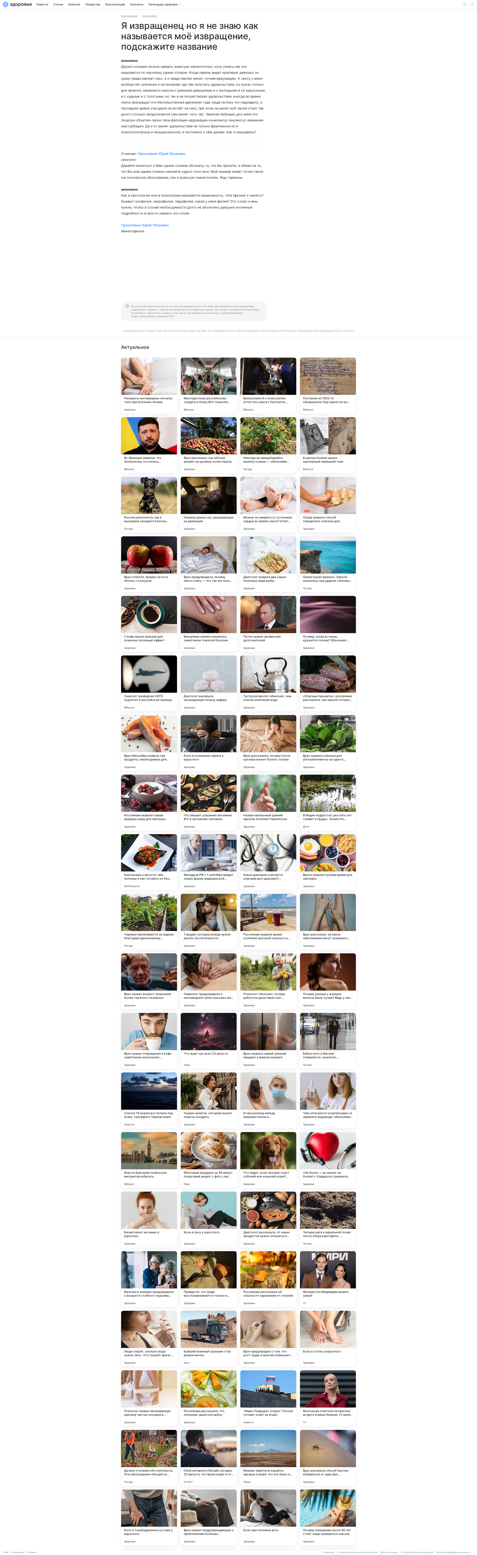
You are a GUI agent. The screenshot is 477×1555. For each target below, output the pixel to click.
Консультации (129, 15)
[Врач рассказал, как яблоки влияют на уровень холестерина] (209, 445)
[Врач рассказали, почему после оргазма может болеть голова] (268, 743)
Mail (6, 1552)
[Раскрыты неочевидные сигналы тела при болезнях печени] (149, 385)
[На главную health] (20, 4)
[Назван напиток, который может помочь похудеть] (209, 1100)
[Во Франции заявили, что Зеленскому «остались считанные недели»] (149, 445)
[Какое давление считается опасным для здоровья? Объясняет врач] (268, 862)
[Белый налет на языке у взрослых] (149, 1219)
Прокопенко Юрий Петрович (161, 154)
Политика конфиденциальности (453, 1552)
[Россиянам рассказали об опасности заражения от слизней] (268, 1279)
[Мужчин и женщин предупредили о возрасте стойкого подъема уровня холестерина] (149, 1279)
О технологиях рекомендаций (417, 1552)
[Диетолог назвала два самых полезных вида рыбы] (268, 564)
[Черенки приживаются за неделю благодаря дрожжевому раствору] (149, 922)
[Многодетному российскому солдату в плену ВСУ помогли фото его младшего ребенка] (209, 385)
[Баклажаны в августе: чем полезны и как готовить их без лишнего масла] (149, 862)
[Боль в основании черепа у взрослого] (209, 743)
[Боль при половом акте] (268, 1517)
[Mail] (5, 4)
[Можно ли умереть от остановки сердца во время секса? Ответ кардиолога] (268, 505)
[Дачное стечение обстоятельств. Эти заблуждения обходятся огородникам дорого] (149, 1458)
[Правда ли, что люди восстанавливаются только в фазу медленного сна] (209, 1279)
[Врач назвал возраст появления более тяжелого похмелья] (149, 981)
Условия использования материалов (357, 1552)
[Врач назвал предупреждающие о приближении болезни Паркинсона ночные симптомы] (209, 1517)
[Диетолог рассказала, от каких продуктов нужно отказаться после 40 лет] (268, 1219)
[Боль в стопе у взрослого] (328, 1339)
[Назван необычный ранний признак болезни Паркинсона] (268, 802)
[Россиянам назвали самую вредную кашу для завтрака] (149, 802)
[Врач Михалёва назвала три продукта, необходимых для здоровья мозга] (149, 743)
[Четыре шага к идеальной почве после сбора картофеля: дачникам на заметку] (328, 1219)
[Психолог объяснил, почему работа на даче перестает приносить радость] (268, 981)
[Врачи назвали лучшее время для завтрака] (328, 862)
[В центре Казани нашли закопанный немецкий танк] (328, 445)
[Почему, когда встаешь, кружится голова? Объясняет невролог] (328, 624)
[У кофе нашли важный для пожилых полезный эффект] (149, 624)
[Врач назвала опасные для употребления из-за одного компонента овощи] (328, 743)
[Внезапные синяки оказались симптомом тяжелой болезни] (209, 624)
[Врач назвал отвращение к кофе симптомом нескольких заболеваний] (149, 1041)
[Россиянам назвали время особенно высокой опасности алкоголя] (268, 922)
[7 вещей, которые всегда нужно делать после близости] (209, 922)
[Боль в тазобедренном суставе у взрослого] (149, 1517)
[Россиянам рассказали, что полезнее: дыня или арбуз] (209, 1398)
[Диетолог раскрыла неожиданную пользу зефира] (209, 683)
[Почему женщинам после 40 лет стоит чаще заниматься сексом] (328, 1517)
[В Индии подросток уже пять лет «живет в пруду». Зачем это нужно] (328, 802)
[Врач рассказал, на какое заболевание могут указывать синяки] (328, 922)
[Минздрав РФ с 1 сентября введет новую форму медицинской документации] (209, 862)
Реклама (32, 1552)
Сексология (150, 15)
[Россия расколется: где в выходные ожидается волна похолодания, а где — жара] (149, 505)
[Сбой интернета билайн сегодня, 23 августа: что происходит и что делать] (209, 1458)
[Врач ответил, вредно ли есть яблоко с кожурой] (149, 564)
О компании (17, 1552)
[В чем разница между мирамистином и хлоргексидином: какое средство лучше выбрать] (268, 1100)
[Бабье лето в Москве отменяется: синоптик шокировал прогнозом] (328, 1041)
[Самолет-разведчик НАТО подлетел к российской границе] (149, 683)
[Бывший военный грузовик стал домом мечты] (209, 1339)
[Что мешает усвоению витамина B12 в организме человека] (209, 802)
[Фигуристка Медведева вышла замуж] (328, 1279)
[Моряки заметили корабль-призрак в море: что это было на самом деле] (268, 1458)
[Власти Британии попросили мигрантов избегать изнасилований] (149, 1160)
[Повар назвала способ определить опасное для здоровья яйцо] (328, 505)
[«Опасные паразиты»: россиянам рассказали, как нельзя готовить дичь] (328, 683)
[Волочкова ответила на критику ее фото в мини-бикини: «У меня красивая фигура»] (328, 1398)
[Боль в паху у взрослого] (209, 1219)
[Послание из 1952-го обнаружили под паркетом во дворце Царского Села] (328, 385)
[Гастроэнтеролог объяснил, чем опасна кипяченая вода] (268, 683)
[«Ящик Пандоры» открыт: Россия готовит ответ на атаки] (268, 1398)
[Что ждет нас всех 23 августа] (209, 1041)
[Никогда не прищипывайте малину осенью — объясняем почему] (268, 445)
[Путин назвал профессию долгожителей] (268, 624)
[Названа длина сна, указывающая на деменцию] (209, 505)
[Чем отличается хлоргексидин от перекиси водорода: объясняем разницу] (328, 1100)
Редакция (329, 1552)
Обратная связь (389, 1552)
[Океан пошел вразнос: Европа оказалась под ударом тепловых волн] (328, 564)
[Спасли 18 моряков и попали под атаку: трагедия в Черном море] (149, 1100)
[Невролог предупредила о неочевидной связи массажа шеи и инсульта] (209, 981)
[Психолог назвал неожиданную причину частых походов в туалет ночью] (149, 1398)
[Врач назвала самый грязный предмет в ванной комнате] (268, 1041)
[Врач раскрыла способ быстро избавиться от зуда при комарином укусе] (328, 1458)
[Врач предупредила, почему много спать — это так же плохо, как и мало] (209, 564)
